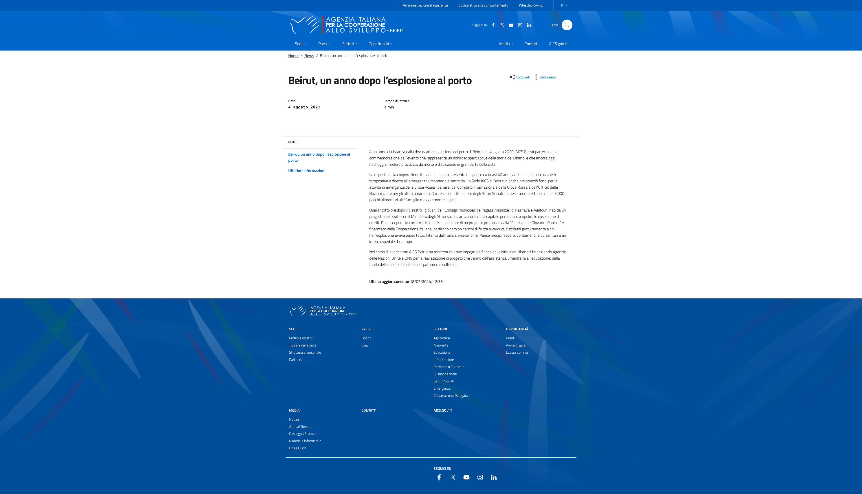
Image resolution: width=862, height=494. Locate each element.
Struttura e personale (305, 352)
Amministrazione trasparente (425, 5)
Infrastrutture (444, 359)
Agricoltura (442, 338)
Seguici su (442, 468)
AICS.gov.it (443, 410)
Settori (440, 329)
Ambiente (441, 345)
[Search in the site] (567, 25)
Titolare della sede (302, 345)
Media (294, 410)
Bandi (510, 338)
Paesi (366, 329)
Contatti (368, 410)
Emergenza (442, 388)
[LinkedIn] (527, 24)
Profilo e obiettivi (301, 338)
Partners (295, 359)
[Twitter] (500, 24)
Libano (366, 338)
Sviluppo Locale (445, 374)
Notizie (294, 419)
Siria (364, 345)
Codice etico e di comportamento (483, 5)
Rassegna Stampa (302, 433)
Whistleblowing (531, 5)
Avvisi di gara (516, 345)
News (309, 56)
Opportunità (517, 329)
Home (293, 56)
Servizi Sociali (444, 381)
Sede (293, 329)
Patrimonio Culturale (449, 366)
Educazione (442, 352)
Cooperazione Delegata (451, 395)
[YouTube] (509, 24)
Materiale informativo (305, 440)
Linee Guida (297, 448)
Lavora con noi (517, 352)
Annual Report (300, 426)
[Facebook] (491, 24)
